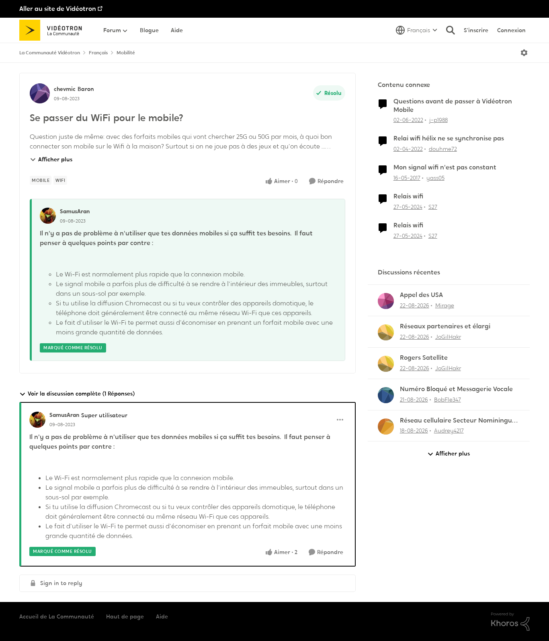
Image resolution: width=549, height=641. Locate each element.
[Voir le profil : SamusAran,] (48, 216)
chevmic (65, 89)
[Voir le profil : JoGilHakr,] (386, 332)
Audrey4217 (449, 430)
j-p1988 (438, 120)
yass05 (435, 177)
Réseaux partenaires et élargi (445, 326)
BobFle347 (447, 399)
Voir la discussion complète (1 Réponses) (81, 393)
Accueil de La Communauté (56, 616)
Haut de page (125, 616)
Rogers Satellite (424, 358)
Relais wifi (408, 196)
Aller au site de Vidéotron (57, 8)
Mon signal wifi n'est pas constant (444, 167)
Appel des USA (421, 295)
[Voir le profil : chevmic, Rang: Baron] (40, 93)
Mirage (444, 305)
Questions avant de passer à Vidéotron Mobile (452, 105)
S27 (432, 206)
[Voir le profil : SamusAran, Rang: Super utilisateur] (37, 420)
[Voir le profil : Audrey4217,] (386, 426)
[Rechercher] (450, 30)
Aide (162, 616)
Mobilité (126, 52)
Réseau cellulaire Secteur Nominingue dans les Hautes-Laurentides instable (458, 420)
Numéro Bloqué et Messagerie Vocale (456, 389)
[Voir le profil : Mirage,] (386, 301)
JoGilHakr (448, 336)
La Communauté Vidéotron (49, 52)
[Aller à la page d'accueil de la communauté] (53, 30)
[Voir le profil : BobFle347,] (386, 395)
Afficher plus (55, 159)
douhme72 (443, 149)
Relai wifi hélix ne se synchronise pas (448, 138)
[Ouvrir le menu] (524, 52)
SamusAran (75, 211)
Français (98, 52)
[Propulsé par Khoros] (510, 621)
